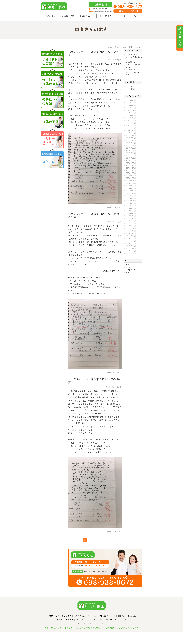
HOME (50, 616)
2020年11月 (131, 130)
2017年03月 (131, 203)
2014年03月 (131, 241)
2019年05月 (131, 153)
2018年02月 (131, 185)
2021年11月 (131, 118)
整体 (127, 272)
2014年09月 (131, 236)
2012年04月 (131, 251)
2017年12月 (131, 190)
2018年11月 (131, 168)
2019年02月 (131, 160)
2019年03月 (131, 158)
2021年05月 (131, 125)
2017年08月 (131, 198)
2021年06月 (131, 123)
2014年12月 (131, 231)
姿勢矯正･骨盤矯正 (65, 620)
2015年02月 (131, 228)
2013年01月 (131, 246)
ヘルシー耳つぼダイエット (104, 616)
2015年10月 (131, 218)
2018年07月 (131, 175)
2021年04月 (131, 128)
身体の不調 (81, 620)
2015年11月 (131, 216)
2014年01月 (131, 243)
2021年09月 (131, 120)
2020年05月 (131, 133)
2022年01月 (131, 113)
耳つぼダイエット (86, 16)
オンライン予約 (85, 623)
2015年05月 (131, 223)
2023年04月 (131, 110)
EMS (128, 267)
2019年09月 (131, 143)
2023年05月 (131, 108)
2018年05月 (131, 180)
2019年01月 (131, 163)
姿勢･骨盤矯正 (105, 16)
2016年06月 (131, 208)
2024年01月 (131, 102)
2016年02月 (131, 211)
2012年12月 (131, 248)
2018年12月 (131, 165)
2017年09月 (131, 195)
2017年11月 (131, 193)
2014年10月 (131, 233)
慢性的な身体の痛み (127, 616)
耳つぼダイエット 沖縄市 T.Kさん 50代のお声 (134, 72)
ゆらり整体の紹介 (64, 616)
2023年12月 (131, 105)
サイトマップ (99, 623)
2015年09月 (131, 221)
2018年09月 (131, 173)
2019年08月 (131, 145)
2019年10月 (131, 140)
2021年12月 (131, 115)
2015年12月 (131, 213)
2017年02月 (131, 205)
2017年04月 (131, 200)
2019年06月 (131, 150)
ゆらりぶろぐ (120, 620)
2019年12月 (131, 135)
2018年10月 (131, 170)
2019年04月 (131, 155)
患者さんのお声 (105, 620)
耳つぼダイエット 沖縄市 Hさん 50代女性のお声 (134, 64)
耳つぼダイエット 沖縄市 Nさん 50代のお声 (134, 57)
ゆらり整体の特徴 (82, 616)
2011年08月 (131, 253)
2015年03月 (131, 226)
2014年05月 (131, 238)
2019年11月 (131, 138)
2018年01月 (131, 188)
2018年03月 (131, 183)
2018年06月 (131, 178)
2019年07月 (131, 148)
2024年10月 (131, 100)
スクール (122, 16)
